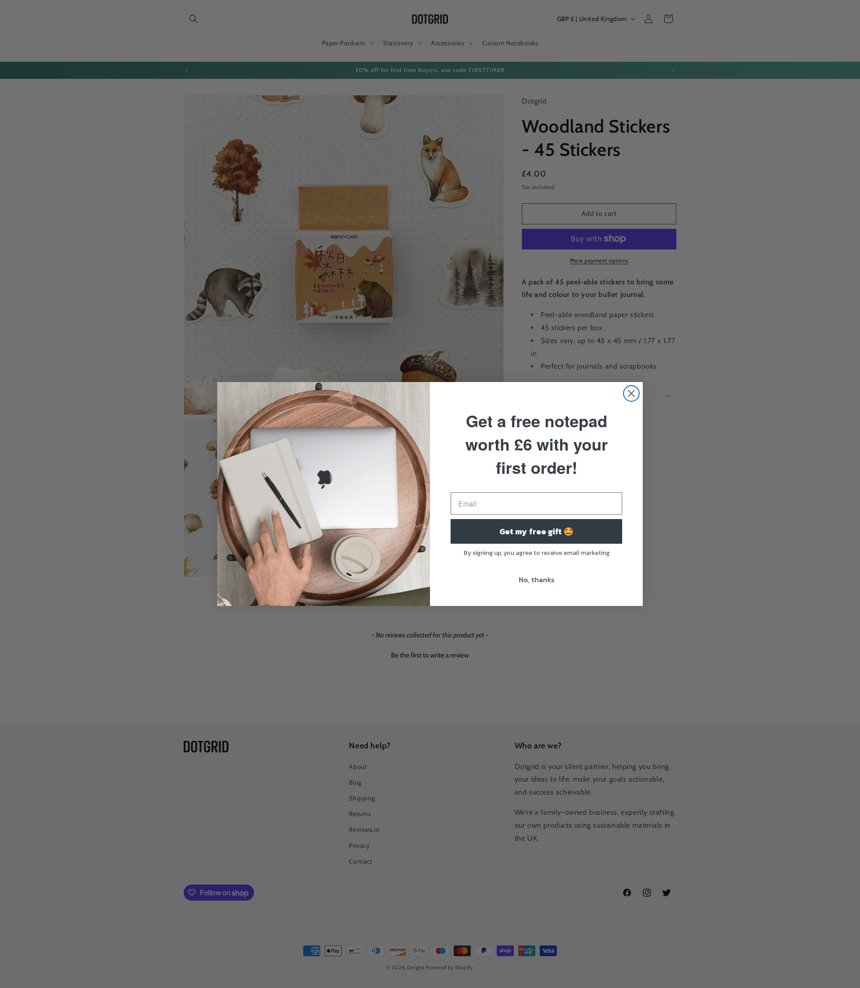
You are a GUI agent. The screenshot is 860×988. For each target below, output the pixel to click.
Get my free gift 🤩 (536, 531)
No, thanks (537, 579)
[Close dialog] (631, 393)
